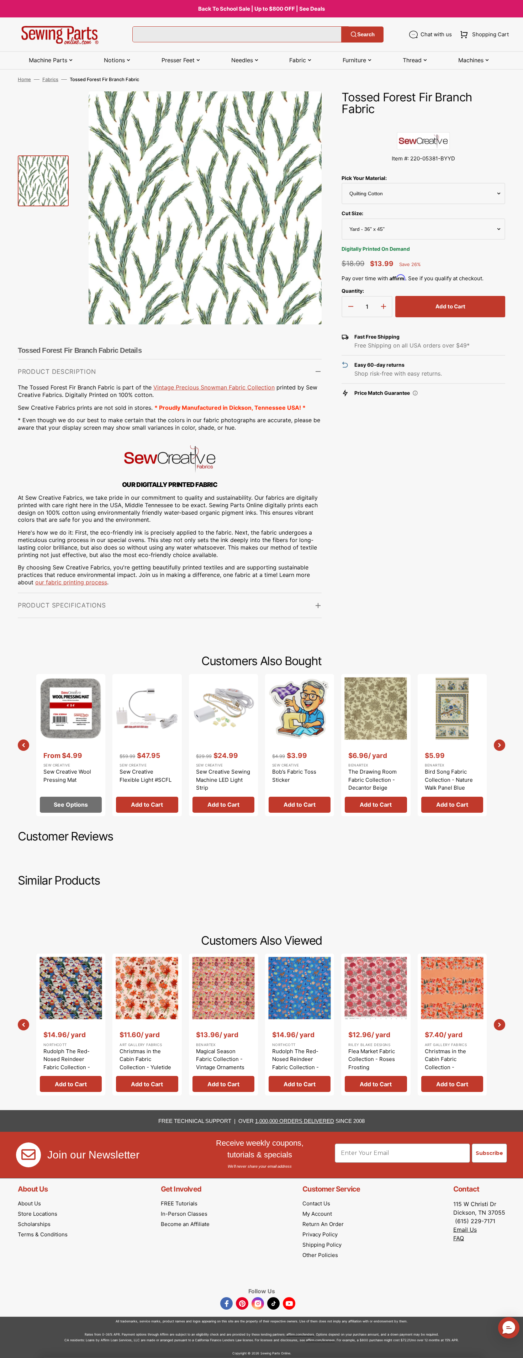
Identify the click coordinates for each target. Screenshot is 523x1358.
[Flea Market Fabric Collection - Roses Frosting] (375, 1025)
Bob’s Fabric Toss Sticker (294, 775)
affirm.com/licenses (320, 1340)
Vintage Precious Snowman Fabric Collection (214, 387)
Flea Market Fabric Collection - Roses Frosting (371, 1059)
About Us (29, 1203)
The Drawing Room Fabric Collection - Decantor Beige (372, 779)
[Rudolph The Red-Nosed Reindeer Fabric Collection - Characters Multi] (70, 1025)
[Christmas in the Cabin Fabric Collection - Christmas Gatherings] (452, 1025)
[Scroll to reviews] (423, 125)
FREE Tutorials (179, 1203)
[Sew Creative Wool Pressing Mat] (70, 745)
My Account (317, 1213)
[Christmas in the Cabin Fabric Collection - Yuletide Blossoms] (146, 1025)
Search (366, 34)
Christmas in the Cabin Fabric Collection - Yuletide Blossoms (145, 1063)
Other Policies (320, 1255)
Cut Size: (352, 213)
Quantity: (353, 291)
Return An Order (323, 1224)
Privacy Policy (320, 1234)
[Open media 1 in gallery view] (306, 107)
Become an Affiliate (185, 1224)
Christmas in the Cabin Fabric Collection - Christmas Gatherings (452, 1063)
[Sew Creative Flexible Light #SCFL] (146, 745)
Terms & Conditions (43, 1234)
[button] (483, 34)
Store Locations (37, 1213)
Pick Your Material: (364, 178)
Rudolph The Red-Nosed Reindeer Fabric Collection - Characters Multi (66, 1063)
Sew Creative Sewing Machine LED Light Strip (223, 779)
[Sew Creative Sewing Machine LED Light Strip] (223, 745)
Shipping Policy (322, 1244)
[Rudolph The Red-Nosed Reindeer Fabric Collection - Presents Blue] (299, 1025)
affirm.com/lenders (300, 1334)
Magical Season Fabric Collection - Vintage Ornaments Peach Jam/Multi (220, 1063)
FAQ (458, 1238)
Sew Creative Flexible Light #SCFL (145, 775)
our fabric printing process (71, 582)
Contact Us (316, 1203)
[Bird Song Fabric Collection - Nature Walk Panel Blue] (452, 745)
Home (24, 79)
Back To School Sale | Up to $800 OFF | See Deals (261, 8)
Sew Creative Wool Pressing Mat (67, 775)
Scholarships (34, 1224)
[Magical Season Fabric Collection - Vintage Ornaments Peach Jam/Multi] (223, 1025)
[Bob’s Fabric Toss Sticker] (299, 745)
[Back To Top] (512, 1347)
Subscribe (489, 1153)
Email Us (465, 1229)
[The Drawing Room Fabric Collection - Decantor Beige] (375, 745)
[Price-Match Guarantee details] (415, 393)
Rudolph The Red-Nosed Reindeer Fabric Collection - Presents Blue (295, 1063)
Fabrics (50, 79)
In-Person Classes (184, 1213)
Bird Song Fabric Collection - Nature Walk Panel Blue (449, 779)
